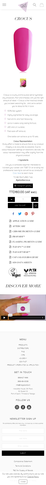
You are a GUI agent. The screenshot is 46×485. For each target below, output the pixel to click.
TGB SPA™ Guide (21, 247)
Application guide (23, 221)
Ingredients (23, 160)
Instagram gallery (24, 186)
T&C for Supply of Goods (23, 470)
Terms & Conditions (23, 466)
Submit (23, 453)
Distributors (23, 348)
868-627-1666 (23, 378)
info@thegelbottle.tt (23, 385)
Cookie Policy (33, 477)
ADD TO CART (20, 205)
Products (23, 345)
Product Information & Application (23, 365)
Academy (23, 358)
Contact (23, 362)
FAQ (23, 352)
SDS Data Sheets (22, 262)
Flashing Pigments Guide (25, 242)
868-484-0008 (23, 381)
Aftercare (18, 226)
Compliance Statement (23, 461)
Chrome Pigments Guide (25, 231)
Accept (23, 482)
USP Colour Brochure (25, 257)
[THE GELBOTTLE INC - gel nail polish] (23, 7)
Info (23, 355)
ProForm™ (18, 236)
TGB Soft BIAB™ (21, 252)
